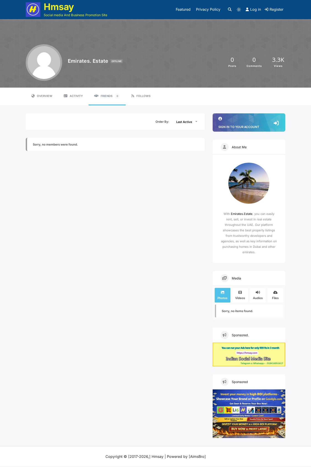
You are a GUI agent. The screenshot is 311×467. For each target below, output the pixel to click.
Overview (44, 96)
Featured (183, 9)
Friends (109, 96)
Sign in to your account (238, 127)
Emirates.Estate (241, 214)
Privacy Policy (208, 9)
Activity (76, 96)
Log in (255, 9)
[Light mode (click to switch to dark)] (238, 9)
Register (276, 9)
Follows (143, 96)
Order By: (162, 121)
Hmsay (59, 6)
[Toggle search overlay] (230, 10)
